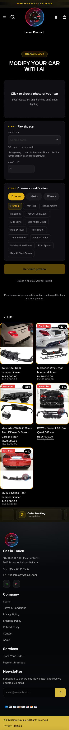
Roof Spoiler (44, 245)
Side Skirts (15, 222)
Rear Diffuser (17, 229)
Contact (7, 633)
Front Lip (15, 206)
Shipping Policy (12, 620)
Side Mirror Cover (37, 222)
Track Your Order (13, 655)
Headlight (15, 214)
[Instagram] (16, 583)
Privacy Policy (11, 614)
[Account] (56, 17)
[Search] (12, 17)
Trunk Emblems (18, 237)
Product (13, 132)
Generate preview (34, 269)
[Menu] (4, 17)
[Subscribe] (60, 692)
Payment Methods (14, 662)
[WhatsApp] (6, 583)
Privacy (7, 725)
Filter (10, 316)
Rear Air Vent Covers (21, 253)
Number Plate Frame (21, 245)
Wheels (51, 196)
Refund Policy (11, 627)
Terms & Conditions (14, 607)
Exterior (16, 196)
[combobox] (34, 139)
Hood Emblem (49, 206)
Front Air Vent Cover (37, 214)
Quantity (14, 162)
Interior (34, 196)
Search (7, 601)
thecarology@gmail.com (22, 574)
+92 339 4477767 (18, 568)
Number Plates (40, 237)
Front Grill (31, 206)
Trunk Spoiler (37, 229)
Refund (18, 725)
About (6, 639)
